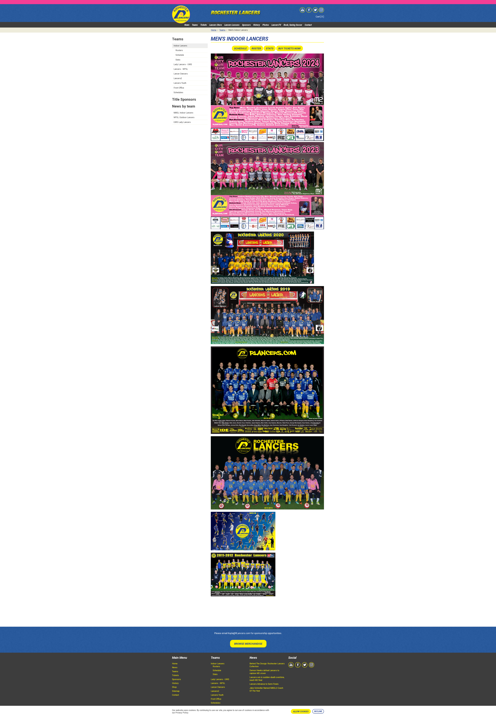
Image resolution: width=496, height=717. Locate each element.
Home (174, 663)
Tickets (203, 25)
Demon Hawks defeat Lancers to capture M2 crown (264, 671)
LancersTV (276, 25)
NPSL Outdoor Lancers (184, 117)
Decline (318, 711)
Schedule (180, 55)
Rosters (179, 50)
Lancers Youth (180, 83)
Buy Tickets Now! (289, 48)
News (186, 25)
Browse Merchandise (248, 643)
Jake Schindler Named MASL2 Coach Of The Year (266, 689)
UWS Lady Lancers (182, 122)
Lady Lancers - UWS (183, 64)
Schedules (178, 92)
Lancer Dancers (181, 73)
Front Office (179, 88)
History (256, 25)
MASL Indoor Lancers (183, 113)
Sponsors (246, 25)
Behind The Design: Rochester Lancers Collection (267, 665)
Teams (195, 25)
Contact (308, 25)
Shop (174, 687)
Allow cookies (301, 711)
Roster (256, 48)
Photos (265, 25)
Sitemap (176, 691)
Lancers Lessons (231, 25)
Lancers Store (215, 25)
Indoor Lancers (180, 45)
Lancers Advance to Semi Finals (264, 684)
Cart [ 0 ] (320, 16)
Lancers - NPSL (181, 69)
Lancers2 (178, 78)
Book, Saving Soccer (293, 25)
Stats (178, 60)
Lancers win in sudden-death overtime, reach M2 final (267, 678)
